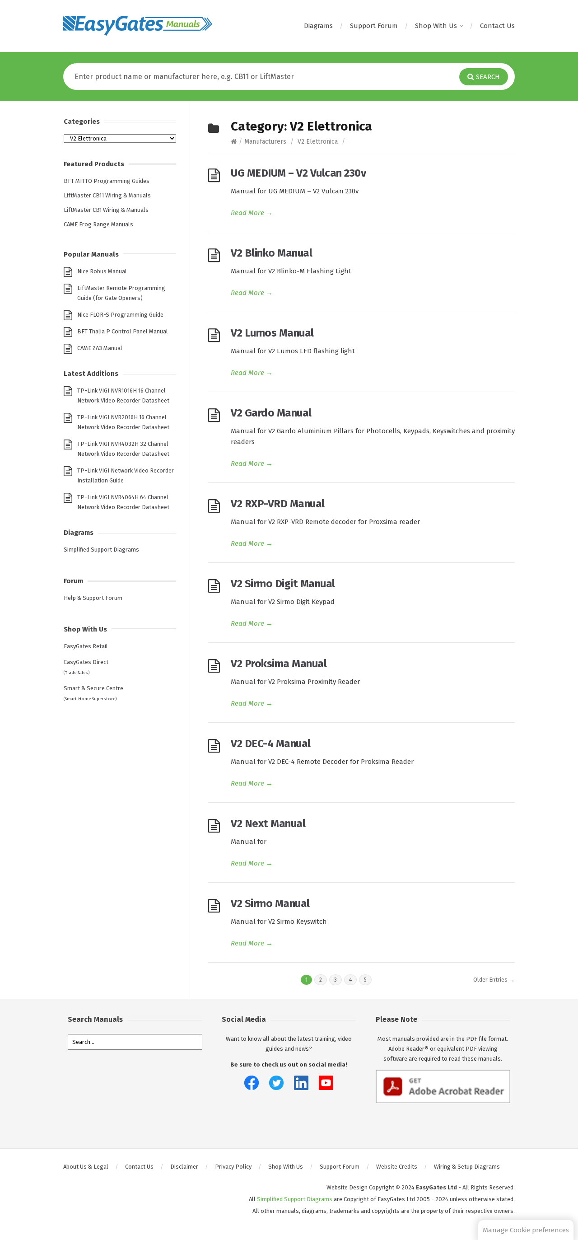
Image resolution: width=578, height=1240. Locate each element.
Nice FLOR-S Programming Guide (120, 314)
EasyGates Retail (86, 646)
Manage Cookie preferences (526, 1230)
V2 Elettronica (318, 141)
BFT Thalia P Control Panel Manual (122, 331)
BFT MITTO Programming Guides (106, 181)
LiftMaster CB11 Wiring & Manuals (107, 195)
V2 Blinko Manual (271, 253)
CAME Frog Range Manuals (98, 224)
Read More (252, 213)
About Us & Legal (85, 1166)
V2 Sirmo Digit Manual (283, 583)
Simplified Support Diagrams (101, 549)
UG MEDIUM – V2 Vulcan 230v (298, 173)
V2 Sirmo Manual (270, 903)
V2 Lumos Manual (272, 333)
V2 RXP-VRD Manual (278, 503)
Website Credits (396, 1166)
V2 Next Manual (268, 823)
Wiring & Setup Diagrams (467, 1166)
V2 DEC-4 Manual (271, 743)
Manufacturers (265, 141)
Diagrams (318, 26)
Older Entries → (494, 979)
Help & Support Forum (93, 597)
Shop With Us (436, 26)
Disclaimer (184, 1166)
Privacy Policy (233, 1166)
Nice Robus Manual (102, 271)
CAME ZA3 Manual (99, 348)
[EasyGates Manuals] (137, 26)
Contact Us (497, 26)
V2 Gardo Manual (271, 413)
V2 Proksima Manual (278, 663)
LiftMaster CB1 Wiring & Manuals (106, 209)
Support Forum (374, 26)
